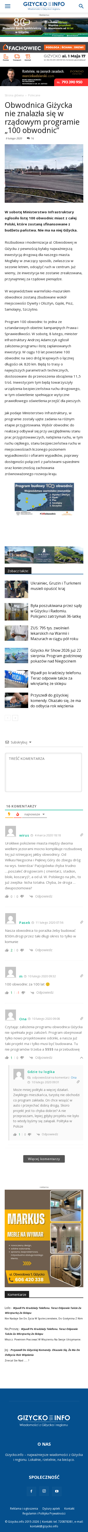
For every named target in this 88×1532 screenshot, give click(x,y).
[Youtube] (56, 1491)
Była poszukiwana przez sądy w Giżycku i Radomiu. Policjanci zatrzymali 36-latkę (56, 611)
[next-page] (15, 718)
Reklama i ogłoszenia (24, 1509)
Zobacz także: (18, 571)
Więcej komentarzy (44, 1159)
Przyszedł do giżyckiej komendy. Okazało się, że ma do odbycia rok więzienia (56, 700)
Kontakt (69, 1509)
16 (32, 138)
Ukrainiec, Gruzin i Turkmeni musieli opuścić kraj (56, 586)
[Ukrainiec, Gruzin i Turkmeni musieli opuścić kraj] (16, 589)
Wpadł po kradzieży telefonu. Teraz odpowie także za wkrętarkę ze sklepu (56, 678)
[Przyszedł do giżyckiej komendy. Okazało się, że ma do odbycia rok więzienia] (16, 700)
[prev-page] (8, 718)
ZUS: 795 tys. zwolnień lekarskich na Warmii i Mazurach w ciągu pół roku (54, 633)
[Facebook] (31, 1491)
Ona (74, 1078)
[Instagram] (44, 1491)
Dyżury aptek (51, 1509)
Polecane (34, 95)
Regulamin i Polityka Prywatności (44, 1513)
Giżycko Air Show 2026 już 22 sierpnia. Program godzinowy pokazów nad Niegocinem (56, 656)
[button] (7, 6)
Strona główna (14, 95)
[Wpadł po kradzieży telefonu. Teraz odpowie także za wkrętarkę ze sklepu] (16, 679)
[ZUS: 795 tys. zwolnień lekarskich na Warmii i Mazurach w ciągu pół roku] (16, 633)
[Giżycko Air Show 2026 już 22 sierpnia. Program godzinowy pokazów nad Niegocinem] (16, 655)
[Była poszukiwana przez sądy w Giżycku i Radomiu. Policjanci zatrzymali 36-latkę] (16, 612)
